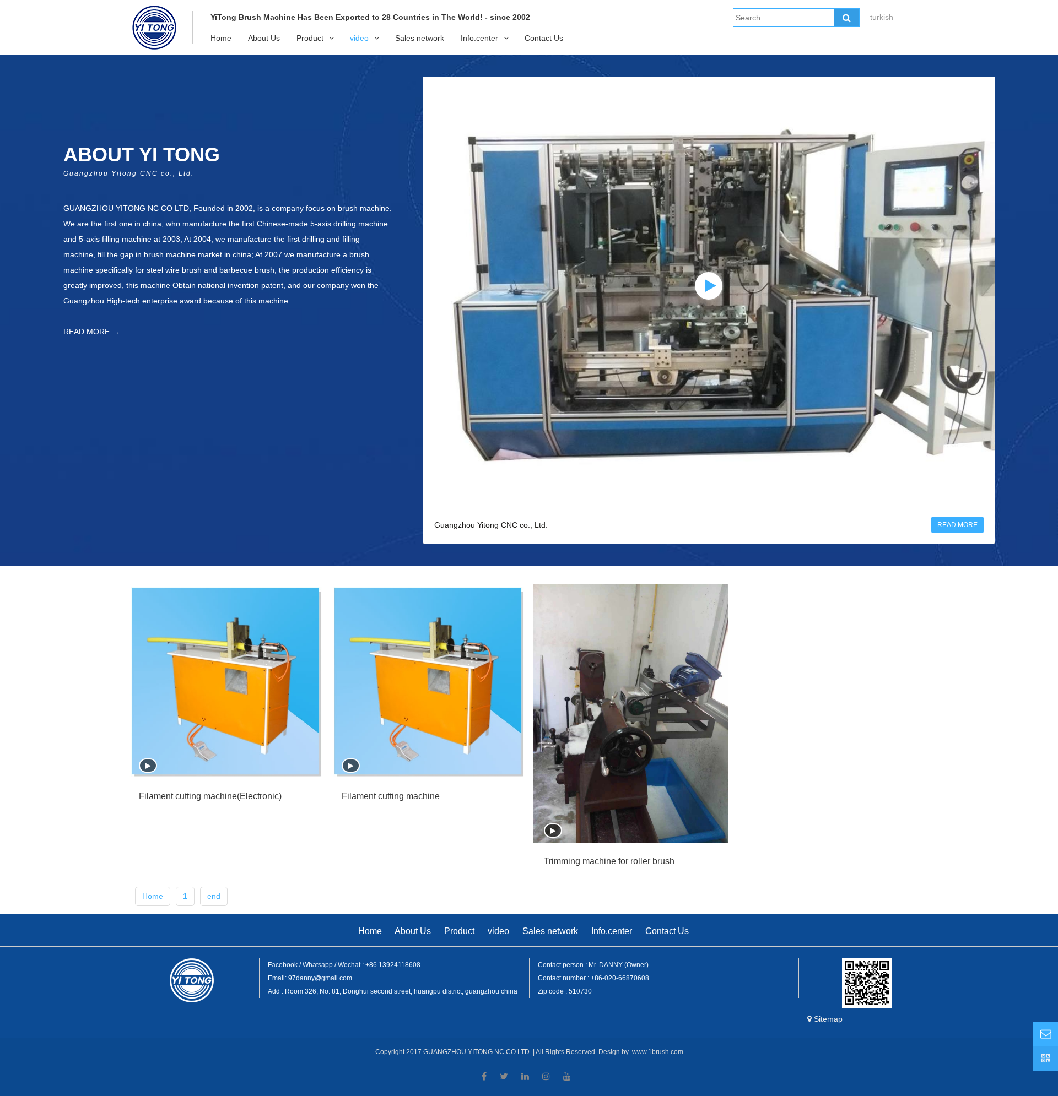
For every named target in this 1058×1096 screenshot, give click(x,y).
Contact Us (544, 38)
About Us (264, 38)
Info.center (479, 38)
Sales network (419, 38)
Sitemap (828, 1018)
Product (309, 38)
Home (220, 38)
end (213, 896)
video (359, 38)
